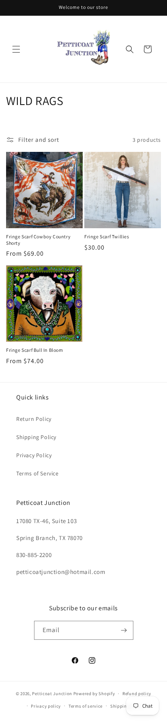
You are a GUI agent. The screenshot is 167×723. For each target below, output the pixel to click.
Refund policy (136, 693)
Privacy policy (46, 706)
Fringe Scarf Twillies (106, 236)
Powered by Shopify (94, 693)
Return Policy (33, 418)
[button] (16, 49)
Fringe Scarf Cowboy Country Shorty (38, 239)
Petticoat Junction (52, 693)
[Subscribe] (124, 630)
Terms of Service (37, 473)
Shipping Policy (36, 437)
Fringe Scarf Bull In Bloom (34, 350)
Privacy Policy (33, 455)
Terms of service (86, 706)
